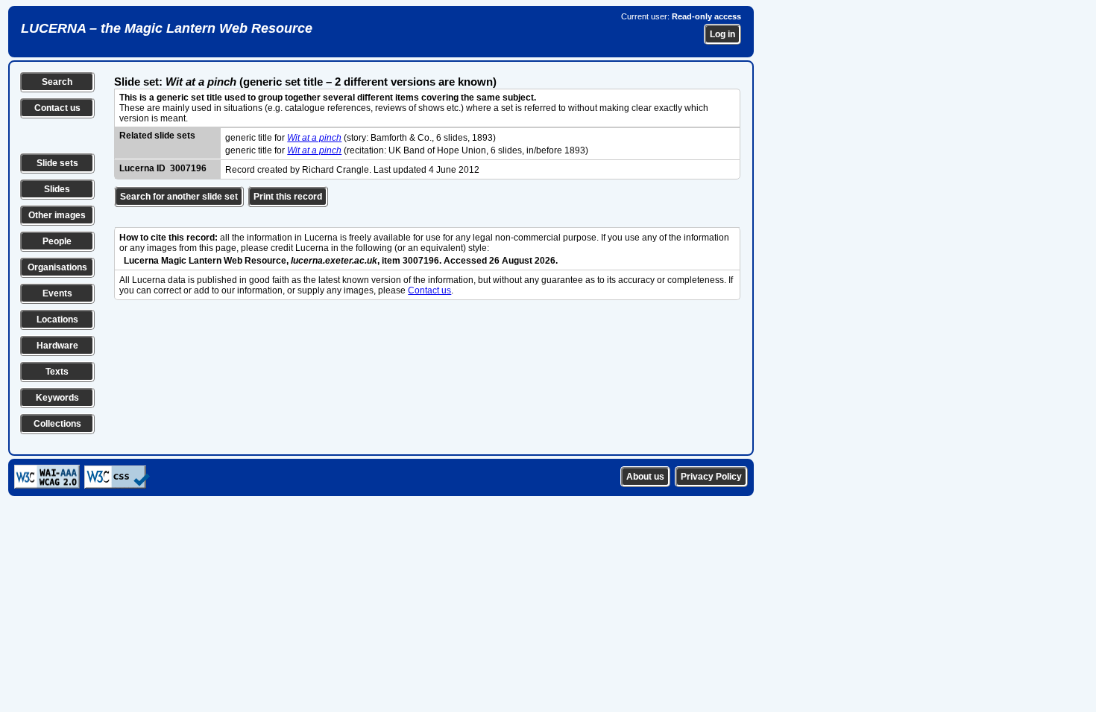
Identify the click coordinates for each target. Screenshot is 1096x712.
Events (57, 293)
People (57, 241)
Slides (57, 189)
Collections (57, 424)
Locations (57, 319)
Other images (57, 215)
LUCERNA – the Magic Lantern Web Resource (166, 28)
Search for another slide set (179, 196)
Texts (57, 371)
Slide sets (57, 163)
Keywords (57, 397)
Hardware (57, 345)
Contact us (57, 108)
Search (57, 82)
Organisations (57, 267)
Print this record (287, 196)
